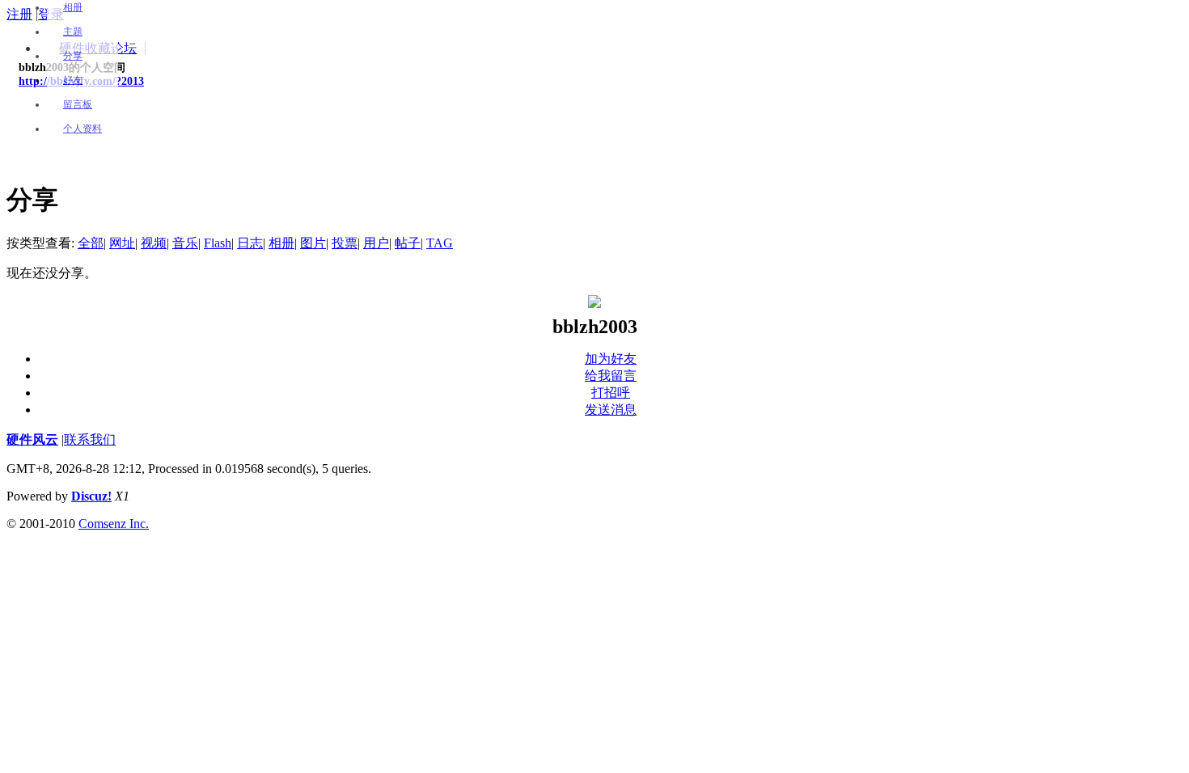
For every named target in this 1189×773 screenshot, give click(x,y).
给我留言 (611, 375)
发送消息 (611, 409)
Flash (217, 243)
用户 (376, 243)
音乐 (185, 243)
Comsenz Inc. (113, 523)
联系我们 (90, 439)
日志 (250, 243)
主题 (73, 31)
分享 (73, 55)
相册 (73, 7)
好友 (73, 80)
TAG (439, 243)
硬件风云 (32, 439)
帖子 (408, 243)
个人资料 (82, 128)
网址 (122, 243)
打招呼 (610, 392)
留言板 (77, 104)
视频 (154, 243)
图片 (313, 243)
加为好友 (611, 358)
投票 (345, 243)
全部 (91, 243)
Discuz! (91, 496)
